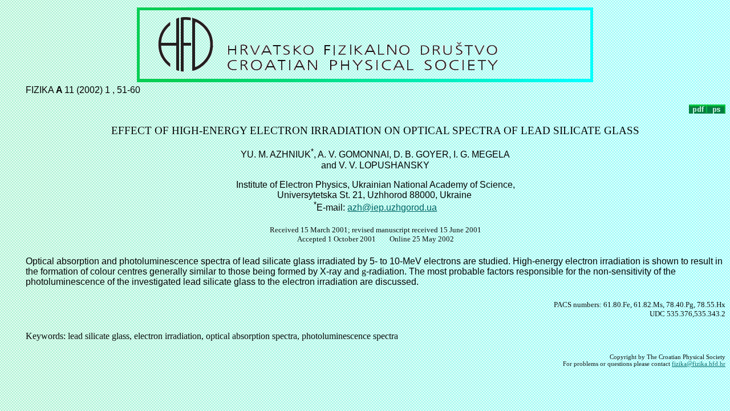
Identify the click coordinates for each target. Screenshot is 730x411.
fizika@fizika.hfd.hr (698, 363)
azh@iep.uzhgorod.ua (392, 207)
